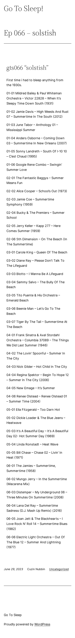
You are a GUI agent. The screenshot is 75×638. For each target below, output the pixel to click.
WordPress (42, 624)
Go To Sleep (13, 615)
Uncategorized (59, 569)
